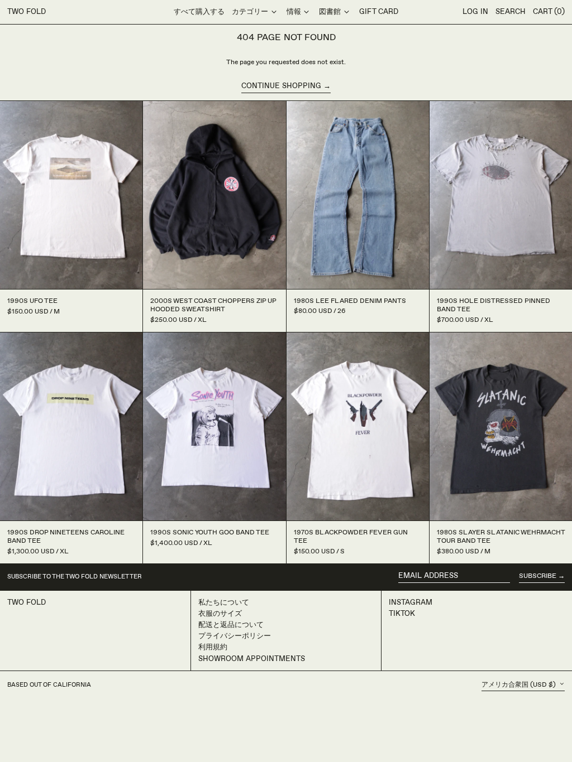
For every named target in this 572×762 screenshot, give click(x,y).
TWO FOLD (26, 11)
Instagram (410, 602)
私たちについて (223, 602)
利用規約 (212, 647)
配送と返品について (231, 624)
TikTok (402, 613)
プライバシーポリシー (234, 635)
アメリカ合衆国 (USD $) (519, 685)
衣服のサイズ (220, 613)
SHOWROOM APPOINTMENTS (251, 658)
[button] (510, 12)
